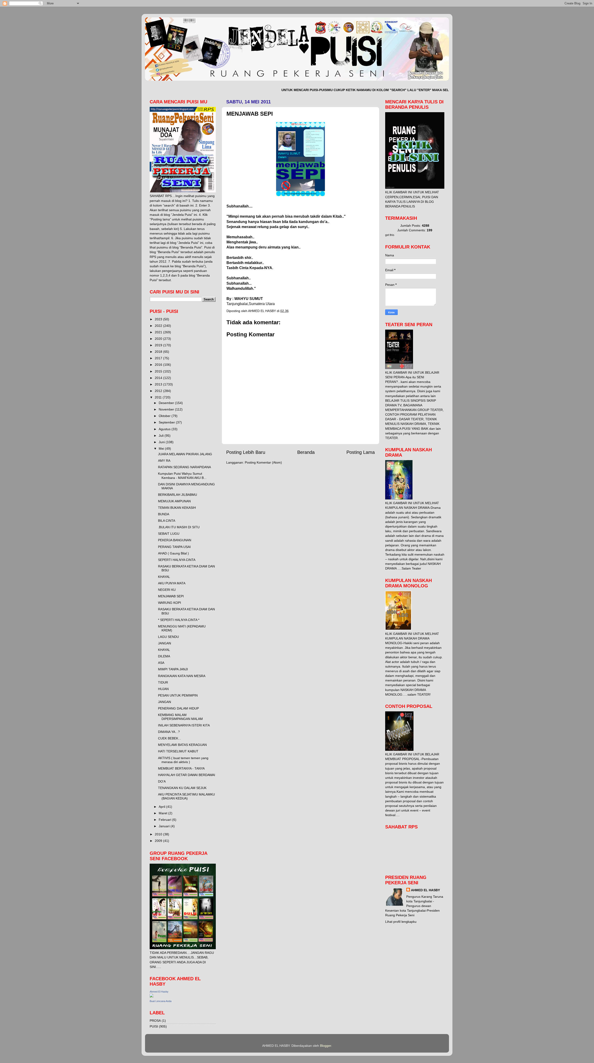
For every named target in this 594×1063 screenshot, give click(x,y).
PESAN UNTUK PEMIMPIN (178, 695)
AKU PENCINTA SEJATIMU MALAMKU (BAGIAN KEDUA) (186, 796)
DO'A (162, 781)
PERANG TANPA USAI (174, 547)
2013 (159, 384)
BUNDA (163, 514)
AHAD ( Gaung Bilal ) (173, 553)
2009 (159, 841)
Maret (163, 813)
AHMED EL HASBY (425, 890)
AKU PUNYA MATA (171, 583)
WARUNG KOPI (169, 603)
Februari (165, 819)
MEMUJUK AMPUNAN (174, 501)
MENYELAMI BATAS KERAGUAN (182, 745)
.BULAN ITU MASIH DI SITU (179, 527)
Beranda (306, 452)
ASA (161, 663)
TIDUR (163, 682)
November (167, 409)
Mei (162, 448)
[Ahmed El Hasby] (151, 996)
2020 (159, 339)
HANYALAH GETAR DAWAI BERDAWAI (186, 775)
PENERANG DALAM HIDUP (178, 708)
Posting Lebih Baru (245, 452)
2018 (159, 351)
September (167, 422)
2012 (159, 391)
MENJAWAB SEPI (171, 596)
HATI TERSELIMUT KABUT (178, 751)
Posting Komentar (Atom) (263, 462)
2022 (159, 326)
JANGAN (164, 643)
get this (389, 235)
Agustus (165, 429)
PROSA (155, 1020)
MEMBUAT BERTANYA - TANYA (181, 768)
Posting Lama (360, 452)
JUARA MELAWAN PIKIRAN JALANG (185, 454)
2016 (159, 364)
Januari (165, 826)
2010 (159, 834)
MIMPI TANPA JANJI (173, 669)
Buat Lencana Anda (160, 1001)
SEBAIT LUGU (168, 533)
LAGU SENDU (168, 637)
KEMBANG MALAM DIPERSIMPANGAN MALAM (180, 717)
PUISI (154, 1026)
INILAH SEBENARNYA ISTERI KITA (184, 725)
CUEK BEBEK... (169, 738)
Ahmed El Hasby (159, 991)
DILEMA (164, 656)
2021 (159, 332)
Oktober (165, 416)
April (162, 806)
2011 (159, 397)
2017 (159, 358)
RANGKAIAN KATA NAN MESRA (181, 676)
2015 (159, 371)
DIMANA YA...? (169, 732)
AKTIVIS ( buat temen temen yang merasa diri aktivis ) (183, 760)
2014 (159, 378)
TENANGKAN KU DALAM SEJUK (182, 788)
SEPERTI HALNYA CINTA (176, 560)
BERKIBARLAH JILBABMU (177, 494)
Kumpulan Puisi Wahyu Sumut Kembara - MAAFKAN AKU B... (182, 475)
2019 (159, 345)
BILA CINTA (166, 520)
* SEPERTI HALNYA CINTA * (178, 620)
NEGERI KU (167, 590)
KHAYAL (164, 577)
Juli (162, 435)
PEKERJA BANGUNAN (174, 540)
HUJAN (163, 689)
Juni (162, 442)
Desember (167, 403)
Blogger (325, 1045)
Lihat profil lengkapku (400, 921)
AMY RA (164, 460)
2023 (159, 319)
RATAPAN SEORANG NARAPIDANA (184, 467)
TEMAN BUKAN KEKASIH (177, 507)
